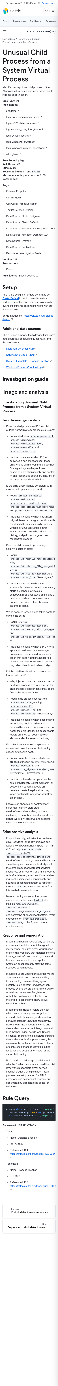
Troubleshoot (36, 21)
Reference (51, 21)
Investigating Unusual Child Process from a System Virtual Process (26, 406)
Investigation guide (25, 378)
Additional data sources (21, 328)
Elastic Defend (10, 298)
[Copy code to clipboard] (51, 1109)
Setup (9, 287)
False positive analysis (20, 831)
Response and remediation (23, 935)
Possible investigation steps (21, 420)
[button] (4, 31)
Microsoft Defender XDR (20, 348)
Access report (49, 3)
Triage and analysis (25, 391)
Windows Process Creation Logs (24, 367)
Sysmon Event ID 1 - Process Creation (27, 361)
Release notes (19, 21)
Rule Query (16, 1097)
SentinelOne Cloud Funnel (20, 354)
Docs (5, 21)
